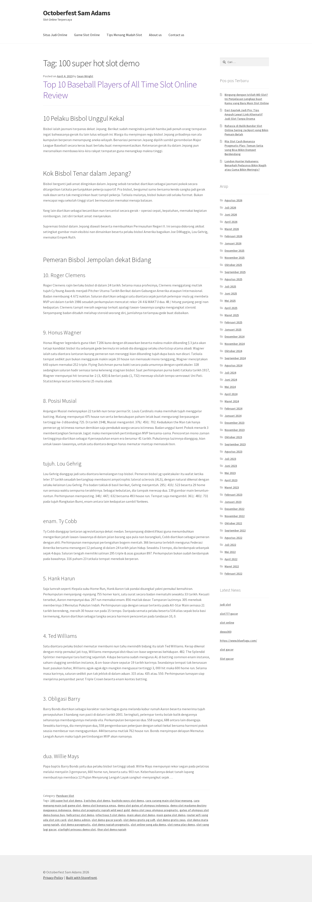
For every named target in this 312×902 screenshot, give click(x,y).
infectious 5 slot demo (110, 815)
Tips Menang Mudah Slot (124, 35)
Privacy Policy (53, 877)
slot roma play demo (181, 824)
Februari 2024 (233, 408)
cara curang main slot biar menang (168, 800)
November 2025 (235, 258)
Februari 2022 (233, 573)
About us (155, 35)
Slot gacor (227, 659)
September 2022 (235, 530)
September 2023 (235, 444)
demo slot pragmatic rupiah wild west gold (101, 810)
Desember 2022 (234, 509)
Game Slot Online (87, 35)
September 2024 (235, 358)
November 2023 (235, 430)
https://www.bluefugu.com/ (238, 640)
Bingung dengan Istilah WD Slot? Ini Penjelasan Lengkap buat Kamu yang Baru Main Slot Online (247, 99)
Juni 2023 (231, 466)
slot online (227, 622)
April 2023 (231, 480)
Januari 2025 (233, 329)
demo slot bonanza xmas (99, 805)
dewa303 (225, 632)
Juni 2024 (231, 380)
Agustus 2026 (233, 200)
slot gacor (226, 649)
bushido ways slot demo (128, 800)
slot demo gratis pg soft (139, 820)
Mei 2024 (230, 387)
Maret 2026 (232, 229)
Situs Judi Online (55, 35)
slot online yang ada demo (148, 824)
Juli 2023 (230, 459)
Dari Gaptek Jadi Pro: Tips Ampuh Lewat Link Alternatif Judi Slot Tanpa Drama (244, 114)
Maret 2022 (232, 566)
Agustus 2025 (233, 279)
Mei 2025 (230, 301)
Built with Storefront (81, 877)
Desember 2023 (234, 423)
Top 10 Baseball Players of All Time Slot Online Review (120, 90)
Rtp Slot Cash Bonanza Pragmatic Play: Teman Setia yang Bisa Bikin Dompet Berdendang (244, 147)
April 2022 (231, 559)
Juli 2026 (230, 207)
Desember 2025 (234, 251)
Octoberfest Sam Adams (76, 13)
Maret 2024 (232, 401)
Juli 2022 (230, 545)
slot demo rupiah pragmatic (110, 824)
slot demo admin (79, 820)
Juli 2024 (230, 373)
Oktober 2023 (233, 437)
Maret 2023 (232, 487)
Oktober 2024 (233, 351)
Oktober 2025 (233, 265)
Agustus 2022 (233, 538)
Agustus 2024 (233, 365)
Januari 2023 (233, 502)
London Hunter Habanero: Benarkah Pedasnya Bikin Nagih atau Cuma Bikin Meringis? (245, 165)
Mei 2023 (230, 473)
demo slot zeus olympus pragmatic (154, 810)
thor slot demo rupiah (111, 829)
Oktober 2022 (233, 523)
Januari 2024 (233, 416)
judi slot (225, 604)
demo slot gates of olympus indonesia (143, 805)
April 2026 (231, 222)
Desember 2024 (234, 336)
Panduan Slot (65, 796)
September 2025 (235, 272)
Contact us (176, 35)
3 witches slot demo (97, 800)
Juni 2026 (231, 214)
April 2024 (231, 394)
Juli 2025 (230, 286)
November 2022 (235, 516)
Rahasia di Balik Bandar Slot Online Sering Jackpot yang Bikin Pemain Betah (246, 130)
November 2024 (235, 344)
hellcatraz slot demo (80, 815)
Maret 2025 (232, 315)
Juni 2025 (231, 293)
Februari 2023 (233, 495)
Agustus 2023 (233, 451)
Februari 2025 (233, 322)
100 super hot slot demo (66, 800)
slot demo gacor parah (107, 820)
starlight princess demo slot (77, 829)
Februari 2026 (233, 236)
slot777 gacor (229, 614)
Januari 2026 (233, 243)
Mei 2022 (230, 552)
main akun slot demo (141, 815)
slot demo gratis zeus (171, 820)
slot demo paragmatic (75, 824)
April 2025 (231, 308)
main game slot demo (170, 815)
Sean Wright (85, 76)
